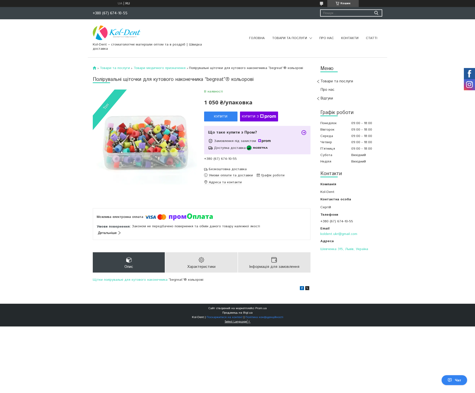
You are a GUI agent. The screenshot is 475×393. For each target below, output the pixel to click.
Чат (458, 380)
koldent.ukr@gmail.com (338, 233)
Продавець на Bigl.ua (237, 313)
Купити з (250, 116)
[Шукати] (376, 13)
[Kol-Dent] (117, 32)
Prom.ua (261, 308)
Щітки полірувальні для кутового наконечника (130, 279)
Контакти (349, 38)
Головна (257, 38)
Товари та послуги (289, 38)
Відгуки (326, 98)
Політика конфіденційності (264, 317)
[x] (307, 289)
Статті (371, 38)
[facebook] (302, 289)
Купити (220, 116)
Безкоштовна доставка (228, 169)
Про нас (326, 38)
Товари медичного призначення (160, 68)
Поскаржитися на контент (225, 317)
